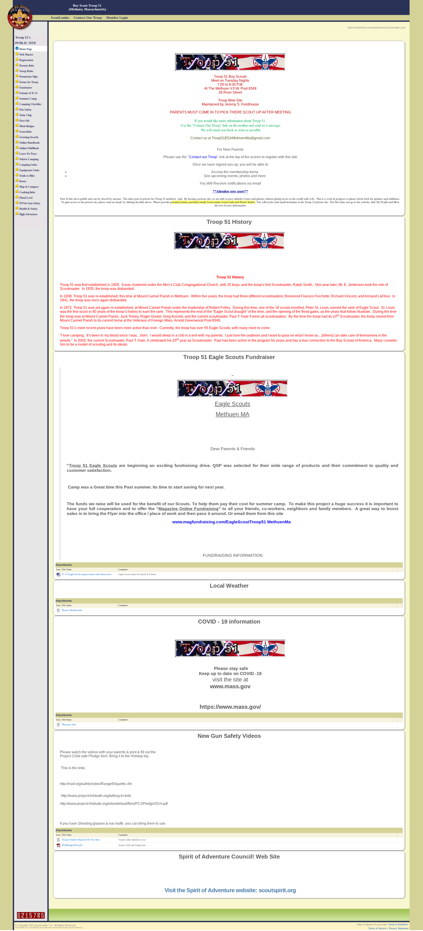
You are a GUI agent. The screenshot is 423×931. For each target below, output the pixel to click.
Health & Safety (28, 208)
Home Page (25, 49)
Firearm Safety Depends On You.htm (81, 839)
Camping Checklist (30, 104)
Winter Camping (29, 159)
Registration (26, 60)
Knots (22, 181)
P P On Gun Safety (29, 203)
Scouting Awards (29, 137)
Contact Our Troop (88, 17)
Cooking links (27, 192)
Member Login (117, 17)
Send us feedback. (398, 924)
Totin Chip (25, 115)
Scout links (25, 131)
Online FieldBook (29, 148)
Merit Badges (26, 126)
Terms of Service (377, 928)
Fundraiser (25, 87)
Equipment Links (29, 170)
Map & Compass (29, 186)
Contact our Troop (203, 157)
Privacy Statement (398, 928)
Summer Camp (28, 98)
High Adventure (28, 214)
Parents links (26, 65)
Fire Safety (25, 109)
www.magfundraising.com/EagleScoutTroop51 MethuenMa (232, 522)
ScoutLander (60, 17)
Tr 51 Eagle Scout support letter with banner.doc (86, 574)
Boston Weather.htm (72, 610)
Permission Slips (28, 76)
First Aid (24, 120)
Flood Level (25, 197)
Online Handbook (29, 142)
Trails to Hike (27, 175)
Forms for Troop (28, 82)
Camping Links (28, 164)
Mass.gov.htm (69, 724)
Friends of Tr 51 (28, 93)
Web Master (26, 54)
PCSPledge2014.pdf (72, 845)
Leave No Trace (28, 153)
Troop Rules (26, 71)
